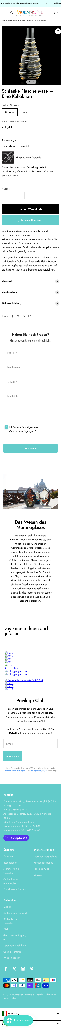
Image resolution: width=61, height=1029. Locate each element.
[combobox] (30, 1013)
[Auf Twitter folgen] (14, 969)
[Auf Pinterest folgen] (31, 969)
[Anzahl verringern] (6, 195)
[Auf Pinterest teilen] (24, 316)
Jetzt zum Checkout (30, 220)
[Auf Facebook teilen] (12, 316)
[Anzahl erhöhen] (20, 195)
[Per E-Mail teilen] (30, 316)
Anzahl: (6, 189)
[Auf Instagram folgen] (23, 969)
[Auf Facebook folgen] (5, 969)
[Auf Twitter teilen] (18, 316)
